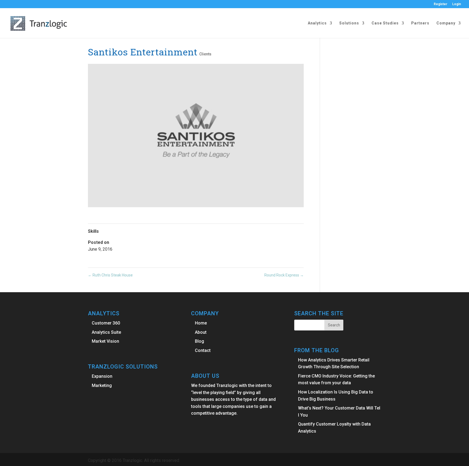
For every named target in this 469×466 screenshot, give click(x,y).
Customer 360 (106, 323)
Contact (203, 350)
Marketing (102, 385)
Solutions (349, 23)
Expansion (102, 376)
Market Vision (105, 341)
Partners (420, 23)
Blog (199, 341)
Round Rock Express (284, 275)
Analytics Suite (106, 332)
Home (201, 323)
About (201, 332)
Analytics (317, 23)
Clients (205, 54)
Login (456, 4)
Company (445, 23)
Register (440, 4)
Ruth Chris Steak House (110, 275)
